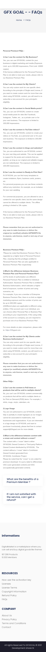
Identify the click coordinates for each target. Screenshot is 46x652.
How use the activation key (16, 579)
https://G (9, 330)
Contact (6, 627)
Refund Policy (9, 595)
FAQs (4, 599)
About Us (7, 615)
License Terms (9, 587)
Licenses (6, 583)
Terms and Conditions (14, 623)
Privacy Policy (9, 619)
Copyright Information (14, 591)
